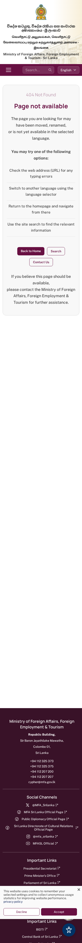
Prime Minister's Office (40, 875)
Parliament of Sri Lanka (40, 883)
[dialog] (41, 902)
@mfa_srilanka (43, 836)
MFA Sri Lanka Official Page (43, 812)
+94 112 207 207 (41, 776)
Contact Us (41, 262)
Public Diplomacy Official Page (43, 819)
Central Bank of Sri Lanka (40, 936)
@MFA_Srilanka (43, 805)
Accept (59, 912)
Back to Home (31, 251)
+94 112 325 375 (42, 766)
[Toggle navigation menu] (8, 70)
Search (56, 251)
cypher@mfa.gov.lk (41, 782)
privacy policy (13, 901)
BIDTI (40, 929)
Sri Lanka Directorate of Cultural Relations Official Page (43, 827)
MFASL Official (43, 843)
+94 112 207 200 (42, 771)
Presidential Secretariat (39, 868)
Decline (21, 912)
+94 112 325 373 (42, 761)
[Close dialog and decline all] (78, 888)
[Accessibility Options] (68, 929)
